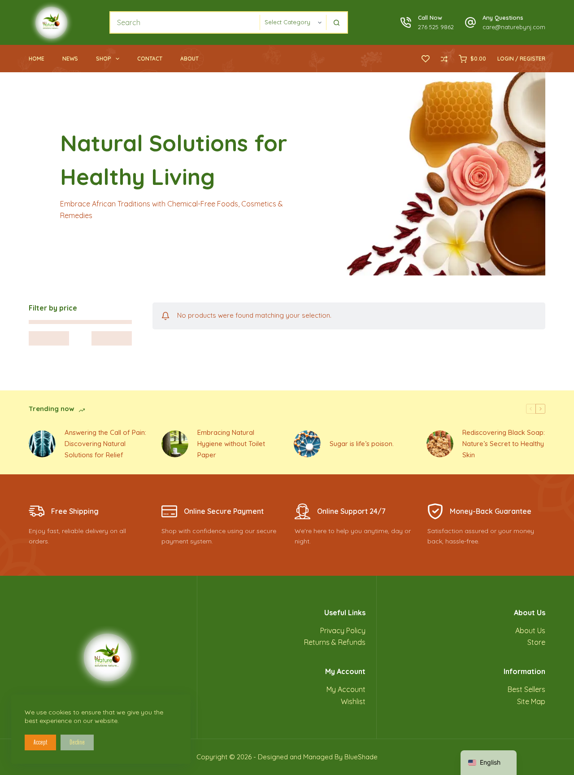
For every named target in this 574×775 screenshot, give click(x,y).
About (189, 58)
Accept (40, 742)
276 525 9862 (436, 27)
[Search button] (336, 22)
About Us (530, 630)
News (70, 58)
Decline (77, 742)
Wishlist (353, 701)
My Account (345, 689)
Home (36, 58)
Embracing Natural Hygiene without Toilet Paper (231, 443)
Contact (149, 58)
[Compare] (444, 59)
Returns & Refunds (334, 642)
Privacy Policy (342, 630)
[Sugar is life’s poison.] (307, 443)
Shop (103, 58)
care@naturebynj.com (514, 27)
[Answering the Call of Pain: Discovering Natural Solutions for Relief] (42, 443)
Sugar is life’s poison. (362, 443)
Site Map (531, 701)
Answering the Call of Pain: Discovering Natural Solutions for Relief (105, 443)
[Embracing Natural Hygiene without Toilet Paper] (174, 443)
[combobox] (185, 22)
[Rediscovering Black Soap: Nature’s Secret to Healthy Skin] (439, 443)
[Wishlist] (426, 59)
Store (536, 642)
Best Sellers (526, 689)
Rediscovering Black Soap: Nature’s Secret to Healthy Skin (503, 443)
